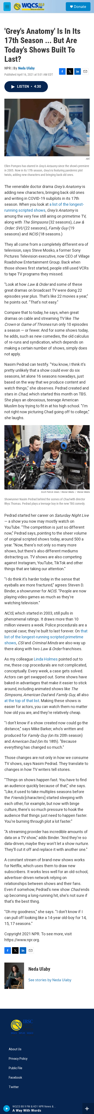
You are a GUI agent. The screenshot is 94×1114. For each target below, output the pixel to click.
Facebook (15, 1077)
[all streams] (88, 1108)
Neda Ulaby (26, 68)
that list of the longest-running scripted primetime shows (45, 637)
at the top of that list (21, 700)
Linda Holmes (46, 659)
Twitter (14, 1087)
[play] (6, 1108)
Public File (15, 1068)
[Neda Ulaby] (14, 976)
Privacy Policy (18, 1058)
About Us (15, 1049)
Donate (80, 7)
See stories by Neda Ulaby (49, 979)
